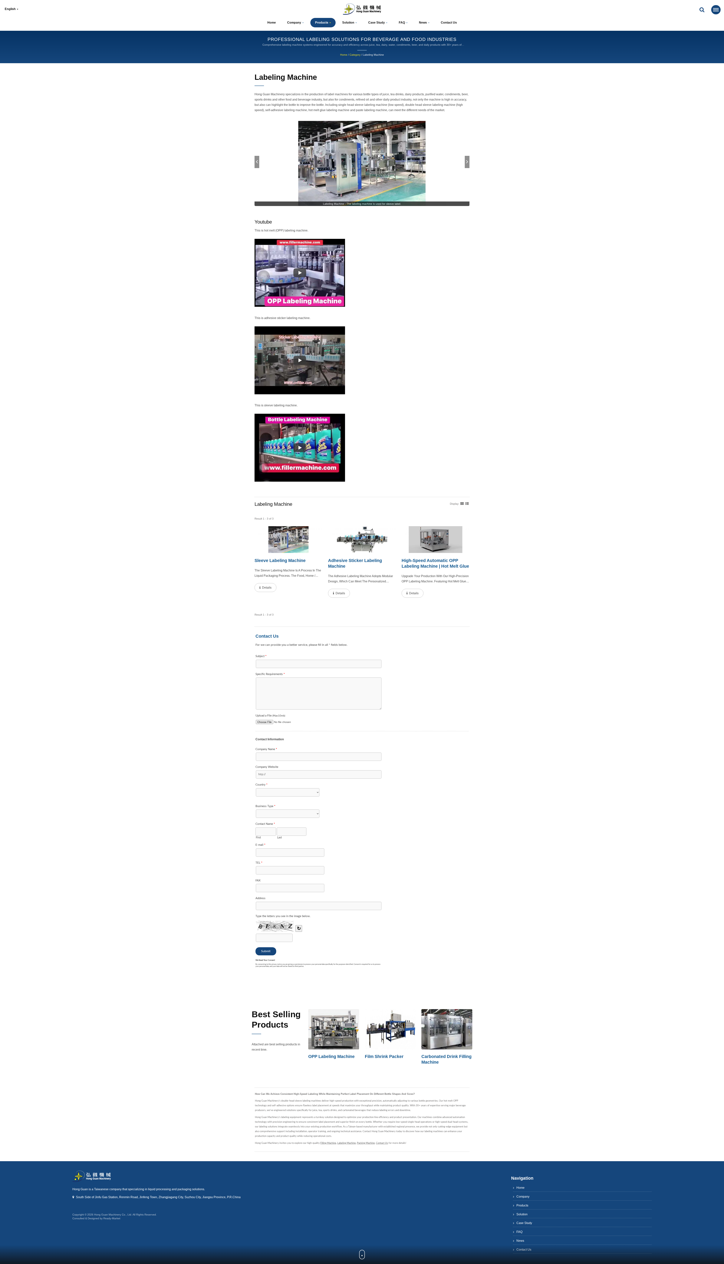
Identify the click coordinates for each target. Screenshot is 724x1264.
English (10, 9)
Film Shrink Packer (440, 1056)
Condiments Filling (327, 1056)
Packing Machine (366, 1143)
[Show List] (467, 503)
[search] (701, 10)
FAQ (402, 22)
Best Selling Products (276, 1019)
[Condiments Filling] (333, 1029)
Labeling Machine (373, 54)
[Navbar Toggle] (716, 9)
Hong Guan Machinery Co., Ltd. (113, 1214)
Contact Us (449, 22)
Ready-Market (111, 1218)
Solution (348, 22)
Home (271, 22)
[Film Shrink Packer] (446, 1029)
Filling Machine (328, 1143)
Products (322, 22)
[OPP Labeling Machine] (390, 1029)
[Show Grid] (462, 503)
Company (294, 22)
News (423, 22)
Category (355, 54)
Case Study (377, 22)
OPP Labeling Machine (388, 1056)
